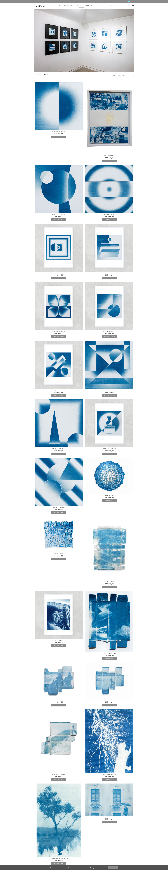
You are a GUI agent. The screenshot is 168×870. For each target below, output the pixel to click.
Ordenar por (114, 75)
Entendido (113, 868)
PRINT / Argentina (109, 155)
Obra (60, 5)
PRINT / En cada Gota (109, 816)
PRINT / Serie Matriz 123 (58, 131)
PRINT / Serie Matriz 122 (58, 331)
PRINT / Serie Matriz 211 (58, 507)
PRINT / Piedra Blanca (58, 774)
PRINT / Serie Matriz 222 (58, 448)
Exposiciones (69, 5)
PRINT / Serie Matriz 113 (109, 214)
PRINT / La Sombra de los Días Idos (109, 700)
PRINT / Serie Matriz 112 (58, 214)
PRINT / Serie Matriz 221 (109, 390)
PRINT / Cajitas (58, 553)
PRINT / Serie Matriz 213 (58, 390)
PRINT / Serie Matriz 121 (109, 273)
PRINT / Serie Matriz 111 (58, 273)
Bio (77, 5)
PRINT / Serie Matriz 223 (109, 448)
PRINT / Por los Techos (109, 774)
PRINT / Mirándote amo (109, 653)
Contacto (88, 5)
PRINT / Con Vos (58, 700)
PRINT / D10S (58, 640)
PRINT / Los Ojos (109, 495)
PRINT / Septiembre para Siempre (58, 858)
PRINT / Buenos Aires (109, 581)
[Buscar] (124, 5)
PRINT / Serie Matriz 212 (109, 331)
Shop (81, 5)
